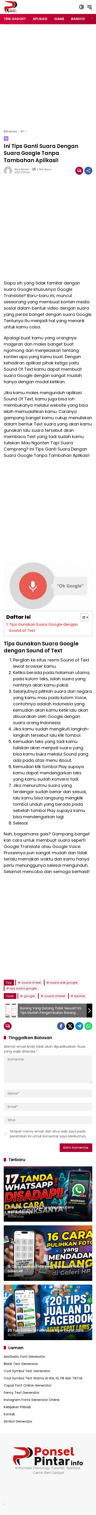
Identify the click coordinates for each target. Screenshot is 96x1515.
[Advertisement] (48, 76)
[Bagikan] (88, 171)
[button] (81, 7)
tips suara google (23, 988)
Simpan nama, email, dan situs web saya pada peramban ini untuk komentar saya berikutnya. (48, 1134)
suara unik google (64, 982)
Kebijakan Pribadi (17, 1407)
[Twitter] (70, 1026)
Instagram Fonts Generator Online (31, 1399)
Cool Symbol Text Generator (27, 1371)
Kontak (9, 1414)
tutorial (79, 996)
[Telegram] (79, 1026)
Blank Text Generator (21, 1363)
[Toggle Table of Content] (82, 617)
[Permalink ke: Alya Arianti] (9, 171)
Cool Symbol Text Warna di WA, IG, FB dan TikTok (43, 1378)
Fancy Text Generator (21, 1392)
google (29, 996)
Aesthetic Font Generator (24, 1356)
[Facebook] (61, 1026)
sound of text (31, 982)
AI (6, 138)
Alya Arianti (21, 169)
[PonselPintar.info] (10, 6)
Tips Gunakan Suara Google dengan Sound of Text (43, 627)
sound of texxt (54, 996)
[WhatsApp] (88, 1026)
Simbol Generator (18, 1421)
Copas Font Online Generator (27, 1385)
